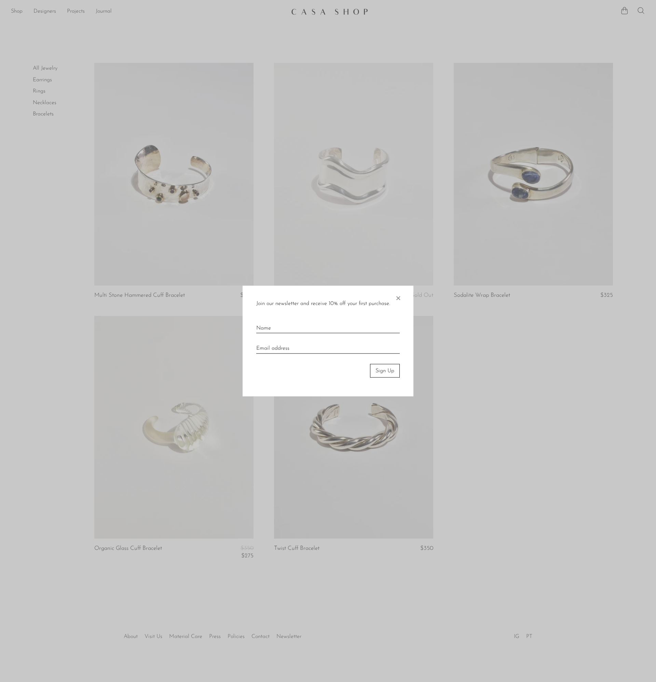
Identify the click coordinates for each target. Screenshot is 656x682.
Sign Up (384, 370)
